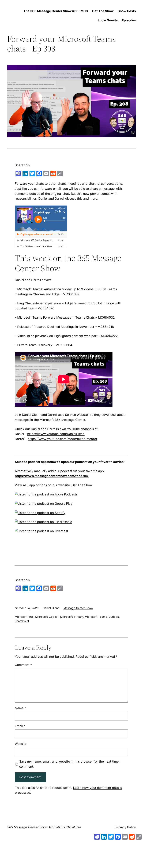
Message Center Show (78, 608)
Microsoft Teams (96, 616)
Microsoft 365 (24, 616)
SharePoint (22, 621)
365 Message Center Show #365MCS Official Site (44, 827)
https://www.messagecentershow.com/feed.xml (52, 476)
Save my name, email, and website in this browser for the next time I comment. (69, 764)
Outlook (113, 616)
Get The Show (82, 485)
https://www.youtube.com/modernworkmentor (62, 439)
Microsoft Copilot (47, 616)
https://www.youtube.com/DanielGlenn (56, 434)
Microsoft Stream (71, 616)
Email (20, 726)
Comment (23, 665)
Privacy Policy (125, 827)
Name (20, 708)
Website (21, 744)
